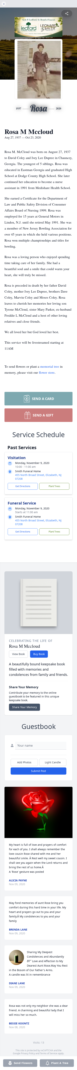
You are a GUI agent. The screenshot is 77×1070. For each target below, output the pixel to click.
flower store (47, 372)
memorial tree (49, 366)
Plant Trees (54, 486)
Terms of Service (48, 1053)
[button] (38, 812)
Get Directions (22, 486)
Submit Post (38, 771)
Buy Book (39, 654)
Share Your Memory (24, 707)
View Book (18, 654)
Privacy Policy (28, 1053)
